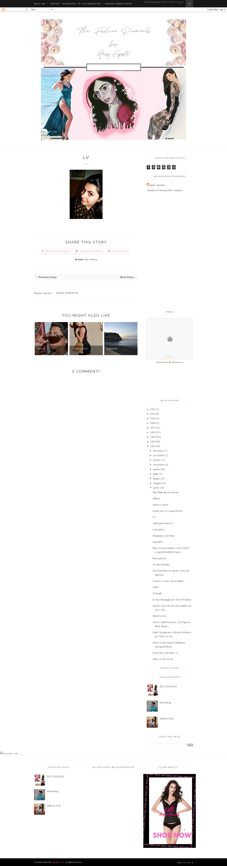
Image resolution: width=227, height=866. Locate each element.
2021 (152, 413)
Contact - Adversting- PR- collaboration (75, 3)
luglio (156, 473)
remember (159, 529)
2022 (152, 409)
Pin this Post (120, 251)
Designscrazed (58, 862)
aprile (156, 487)
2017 (152, 427)
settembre (159, 464)
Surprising (165, 702)
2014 (152, 441)
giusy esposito (67, 292)
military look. (167, 718)
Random (78, 348)
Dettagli (157, 593)
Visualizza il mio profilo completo (165, 190)
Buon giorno (159, 558)
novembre (159, 455)
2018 (152, 423)
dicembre (158, 450)
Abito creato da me (163, 659)
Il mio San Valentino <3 (165, 652)
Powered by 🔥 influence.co (169, 362)
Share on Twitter (91, 251)
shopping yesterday (163, 535)
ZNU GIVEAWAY (168, 686)
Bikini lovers (159, 615)
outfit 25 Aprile (161, 504)
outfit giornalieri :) (163, 523)
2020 (153, 418)
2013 (152, 446)
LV (154, 517)
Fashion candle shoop (118, 3)
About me (39, 3)
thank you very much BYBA (167, 510)
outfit (155, 587)
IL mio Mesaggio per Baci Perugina (172, 599)
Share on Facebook (57, 251)
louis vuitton (90, 259)
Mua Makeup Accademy (165, 492)
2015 (152, 436)
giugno (157, 478)
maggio (157, 483)
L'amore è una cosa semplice (169, 580)
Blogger (179, 1)
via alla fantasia (161, 564)
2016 (152, 432)
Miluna (156, 498)
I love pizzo (45, 348)
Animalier (158, 541)
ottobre (157, 460)
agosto (156, 469)
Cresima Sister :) (117, 348)
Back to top (184, 862)
